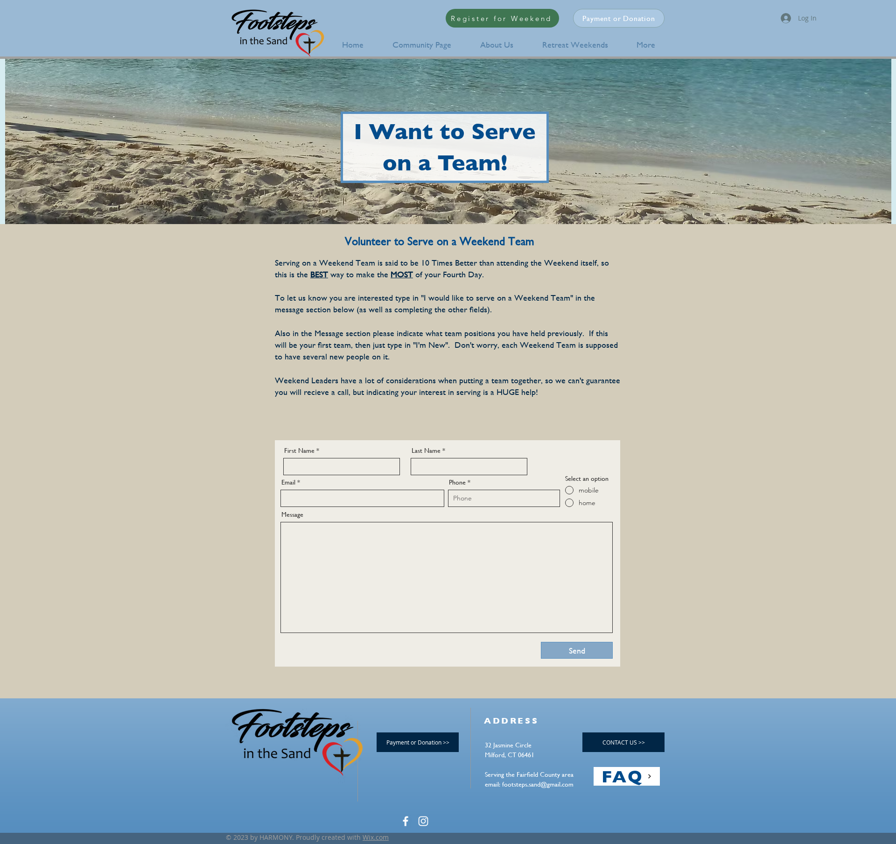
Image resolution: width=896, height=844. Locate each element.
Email (288, 482)
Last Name (426, 450)
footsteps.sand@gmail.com (538, 784)
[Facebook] (405, 821)
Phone (457, 482)
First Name (299, 450)
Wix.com (376, 837)
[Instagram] (423, 821)
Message (292, 514)
